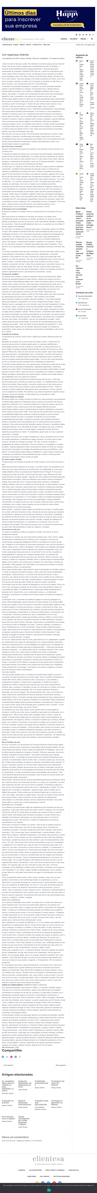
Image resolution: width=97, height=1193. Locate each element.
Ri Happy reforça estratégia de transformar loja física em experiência (81, 127)
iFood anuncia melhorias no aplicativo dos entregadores (90, 219)
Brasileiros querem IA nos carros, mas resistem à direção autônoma (81, 95)
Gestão (37, 1087)
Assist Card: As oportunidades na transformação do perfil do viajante (81, 187)
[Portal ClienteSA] (76, 309)
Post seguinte (61, 1065)
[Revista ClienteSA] (76, 296)
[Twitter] (7, 1057)
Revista (28, 58)
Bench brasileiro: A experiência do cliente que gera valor (81, 70)
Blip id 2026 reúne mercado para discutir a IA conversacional (92, 155)
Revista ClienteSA (85, 296)
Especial (4, 1105)
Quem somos (31, 1176)
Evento (22, 58)
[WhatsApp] (20, 1057)
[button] (92, 38)
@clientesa (82, 303)
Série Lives (46, 44)
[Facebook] (3, 1057)
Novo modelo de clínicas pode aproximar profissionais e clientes (92, 124)
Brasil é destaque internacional (24, 1103)
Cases (20, 1089)
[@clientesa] (76, 303)
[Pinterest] (11, 1057)
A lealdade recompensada (41, 1083)
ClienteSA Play (37, 44)
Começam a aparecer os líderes (57, 1103)
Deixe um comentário (40, 58)
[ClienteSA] (76, 316)
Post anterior (7, 1065)
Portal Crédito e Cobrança (55, 1170)
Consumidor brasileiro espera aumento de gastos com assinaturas (81, 157)
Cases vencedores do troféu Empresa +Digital (24, 1121)
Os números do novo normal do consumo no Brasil (79, 275)
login (19, 1141)
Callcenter (73, 39)
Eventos (28, 44)
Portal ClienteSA (84, 309)
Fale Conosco (45, 1176)
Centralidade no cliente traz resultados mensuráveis (92, 68)
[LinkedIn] (16, 1057)
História (4, 1121)
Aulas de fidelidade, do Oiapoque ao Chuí (25, 1084)
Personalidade (7, 44)
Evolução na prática (8, 1102)
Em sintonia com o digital (8, 1118)
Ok (49, 1190)
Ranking (15, 44)
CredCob (83, 39)
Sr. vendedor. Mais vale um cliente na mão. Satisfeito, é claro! (8, 1086)
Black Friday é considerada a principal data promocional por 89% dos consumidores (79, 223)
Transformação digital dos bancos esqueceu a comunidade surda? (92, 96)
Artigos (53, 1087)
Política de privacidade (61, 1176)
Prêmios (22, 44)
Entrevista (5, 1093)
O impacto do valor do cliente (58, 1083)
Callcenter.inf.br (35, 1170)
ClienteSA (64, 39)
